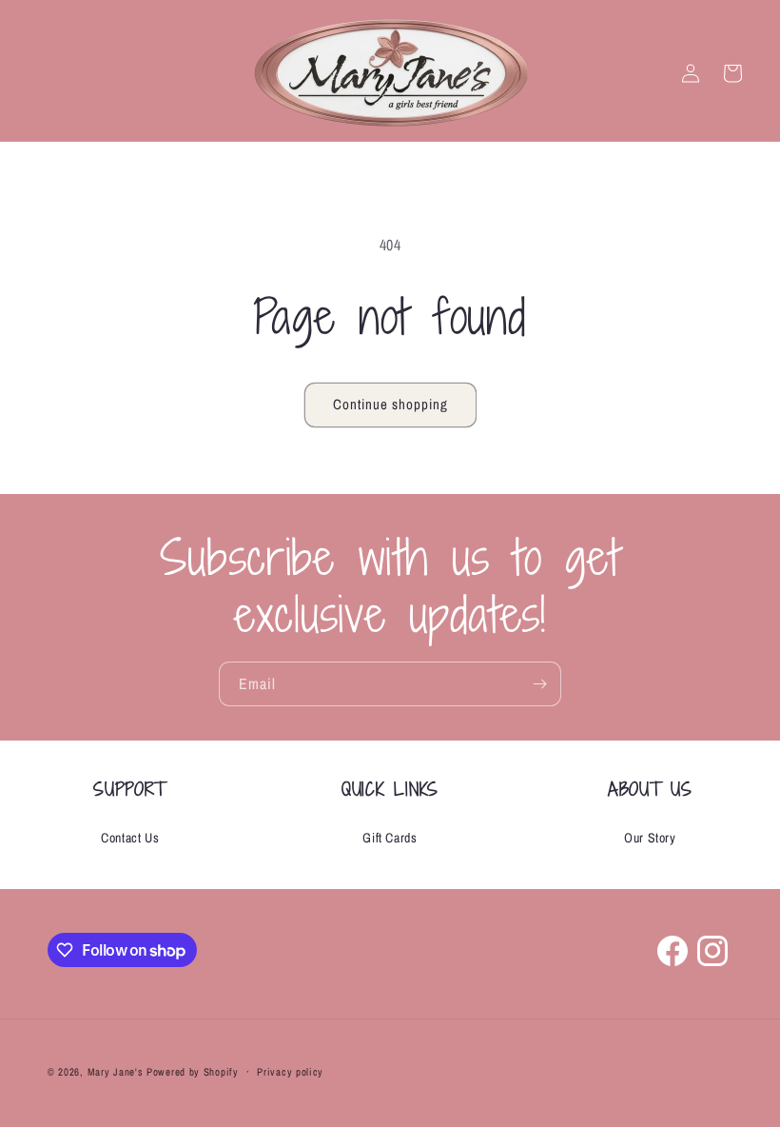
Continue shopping (390, 404)
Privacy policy (290, 1071)
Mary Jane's (116, 1071)
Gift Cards (389, 837)
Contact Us (130, 837)
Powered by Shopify (192, 1071)
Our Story (649, 837)
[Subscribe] (539, 684)
